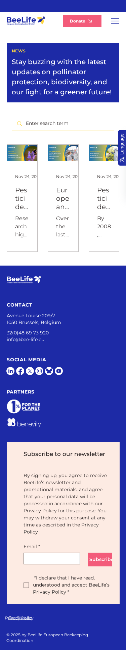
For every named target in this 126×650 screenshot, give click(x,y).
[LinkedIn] (10, 371)
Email (32, 547)
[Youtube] (59, 371)
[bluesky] (49, 371)
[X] (30, 371)
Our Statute (20, 617)
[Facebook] (20, 371)
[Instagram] (39, 371)
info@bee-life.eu (25, 339)
